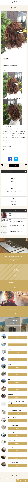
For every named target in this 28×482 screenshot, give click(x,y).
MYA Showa (14, 185)
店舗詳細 (17, 337)
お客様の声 (14, 195)
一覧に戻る (14, 165)
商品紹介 (14, 204)
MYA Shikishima (14, 181)
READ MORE (14, 327)
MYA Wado (14, 188)
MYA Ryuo (14, 178)
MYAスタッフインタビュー (14, 191)
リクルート (14, 201)
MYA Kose (14, 175)
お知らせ (14, 198)
